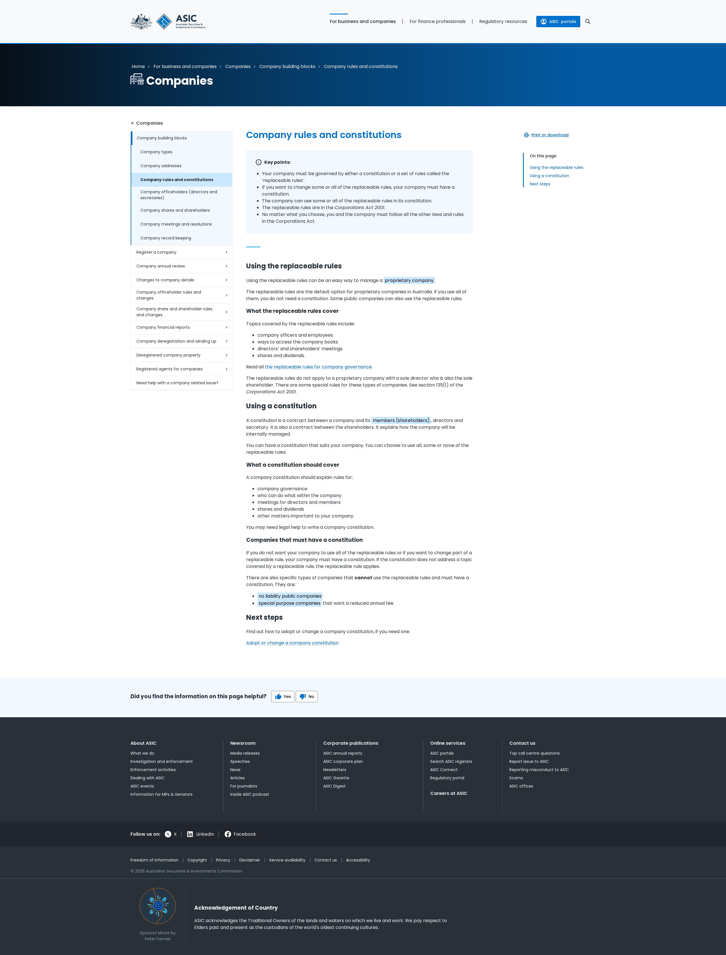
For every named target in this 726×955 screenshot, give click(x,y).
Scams (516, 778)
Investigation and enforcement (161, 761)
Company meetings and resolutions (176, 224)
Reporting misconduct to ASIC (539, 770)
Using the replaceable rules (556, 167)
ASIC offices (521, 786)
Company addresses (161, 166)
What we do (142, 753)
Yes (287, 696)
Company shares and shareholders (175, 210)
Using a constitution (549, 176)
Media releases (245, 753)
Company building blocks (287, 66)
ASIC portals (442, 753)
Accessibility (358, 860)
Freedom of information (154, 860)
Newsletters (334, 770)
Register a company (156, 252)
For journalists (243, 786)
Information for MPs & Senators (161, 794)
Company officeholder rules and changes (168, 295)
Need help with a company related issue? (177, 383)
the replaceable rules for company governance (318, 367)
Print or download (550, 135)
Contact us (522, 743)
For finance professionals (438, 21)
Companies (238, 66)
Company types (156, 152)
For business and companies (363, 21)
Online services (447, 743)
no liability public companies (290, 596)
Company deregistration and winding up (176, 341)
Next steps (540, 184)
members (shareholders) (401, 420)
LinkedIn (205, 834)
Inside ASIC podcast (249, 794)
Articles (237, 778)
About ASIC (143, 743)
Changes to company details (165, 280)
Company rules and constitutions (176, 179)
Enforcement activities (153, 770)
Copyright (197, 860)
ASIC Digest (334, 786)
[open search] (588, 21)
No (311, 696)
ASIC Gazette (336, 778)
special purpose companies (289, 603)
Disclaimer (249, 860)
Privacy (223, 860)
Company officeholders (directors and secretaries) (178, 195)
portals (562, 21)
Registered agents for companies (169, 369)
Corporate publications (350, 743)
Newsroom (243, 743)
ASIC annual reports (342, 753)
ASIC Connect (444, 770)
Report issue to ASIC (529, 761)
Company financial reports (163, 327)
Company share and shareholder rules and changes (174, 312)
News (235, 770)
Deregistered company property (168, 355)
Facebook (245, 834)
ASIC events (142, 786)
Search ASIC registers (451, 761)
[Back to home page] (181, 21)
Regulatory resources (503, 21)
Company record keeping (165, 238)
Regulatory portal (447, 778)
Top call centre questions (534, 753)
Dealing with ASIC (147, 778)
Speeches (240, 761)
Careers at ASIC (448, 793)
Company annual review (160, 266)
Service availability (287, 860)
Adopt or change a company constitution (292, 643)
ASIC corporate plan (343, 761)
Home (138, 66)
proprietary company (409, 280)
